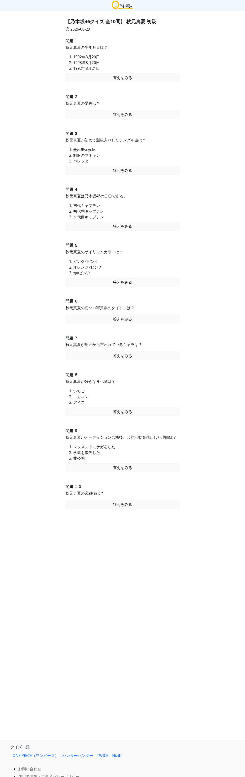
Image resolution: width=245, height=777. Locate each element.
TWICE (102, 755)
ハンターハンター (77, 755)
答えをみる (122, 77)
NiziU (119, 755)
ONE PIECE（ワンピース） (35, 755)
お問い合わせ (29, 769)
